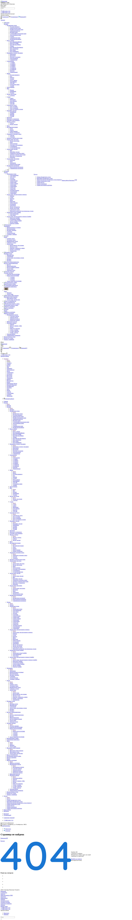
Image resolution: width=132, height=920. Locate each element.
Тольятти (9, 363)
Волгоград (9, 375)
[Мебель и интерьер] (18, 312)
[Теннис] (18, 171)
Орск (8, 389)
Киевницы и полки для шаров (21, 446)
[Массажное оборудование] (18, 295)
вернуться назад (77, 860)
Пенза (8, 371)
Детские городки (14, 726)
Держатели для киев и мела (20, 555)
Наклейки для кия (17, 523)
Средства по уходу (18, 515)
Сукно (14, 504)
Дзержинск (10, 378)
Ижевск (9, 379)
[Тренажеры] (18, 225)
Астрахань (9, 374)
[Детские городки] (18, 271)
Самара (9, 364)
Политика (3, 896)
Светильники (16, 457)
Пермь (8, 390)
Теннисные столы (17, 609)
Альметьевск (10, 372)
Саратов (9, 391)
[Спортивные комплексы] (18, 285)
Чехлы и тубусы (17, 537)
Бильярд (12, 409)
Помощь (3, 899)
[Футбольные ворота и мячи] (18, 304)
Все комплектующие (18, 545)
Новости (3, 894)
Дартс (11, 743)
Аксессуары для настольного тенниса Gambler (25, 660)
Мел (14, 490)
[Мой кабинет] (1, 18)
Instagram (8, 830)
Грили (11, 683)
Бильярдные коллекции (19, 598)
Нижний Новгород (12, 385)
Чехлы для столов (17, 499)
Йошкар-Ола (10, 380)
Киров (8, 382)
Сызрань (9, 394)
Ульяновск (9, 368)
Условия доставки (5, 902)
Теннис (12, 605)
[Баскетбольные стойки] (18, 282)
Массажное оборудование (16, 750)
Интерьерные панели (18, 767)
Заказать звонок (5, 356)
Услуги (8, 798)
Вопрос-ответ (4, 906)
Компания (3, 891)
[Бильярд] (18, 22)
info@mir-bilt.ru (6, 825)
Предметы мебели (17, 778)
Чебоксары (9, 396)
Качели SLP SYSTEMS (19, 731)
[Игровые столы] (18, 252)
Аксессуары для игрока (19, 588)
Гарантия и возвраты (6, 903)
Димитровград (10, 369)
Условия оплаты (5, 901)
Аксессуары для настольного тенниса (22, 632)
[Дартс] (18, 289)
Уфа (8, 367)
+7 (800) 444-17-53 (5, 11)
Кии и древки (16, 431)
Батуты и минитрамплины (17, 715)
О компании (4, 892)
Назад (8, 360)
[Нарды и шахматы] (18, 306)
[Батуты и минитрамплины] (18, 262)
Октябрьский (10, 386)
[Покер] (18, 309)
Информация (4, 898)
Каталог (9, 405)
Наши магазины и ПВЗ (7, 895)
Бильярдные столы (18, 413)
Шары (14, 473)
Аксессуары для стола (18, 563)
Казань (8, 365)
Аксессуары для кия (18, 576)
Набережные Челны (12, 383)
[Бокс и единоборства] (18, 301)
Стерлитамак (10, 393)
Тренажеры (13, 671)
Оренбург (9, 387)
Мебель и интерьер (15, 763)
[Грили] (18, 236)
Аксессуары (16, 693)
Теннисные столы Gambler (20, 653)
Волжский (9, 376)
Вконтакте (8, 829)
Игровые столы (14, 704)
